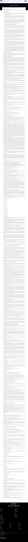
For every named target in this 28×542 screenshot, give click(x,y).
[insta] (3, 538)
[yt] (5, 538)
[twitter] (2, 538)
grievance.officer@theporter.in (22, 54)
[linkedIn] (4, 538)
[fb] (0, 538)
